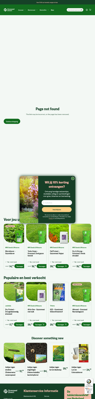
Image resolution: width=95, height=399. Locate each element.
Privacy (51, 218)
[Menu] (92, 379)
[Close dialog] (72, 178)
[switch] (89, 392)
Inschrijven (57, 209)
